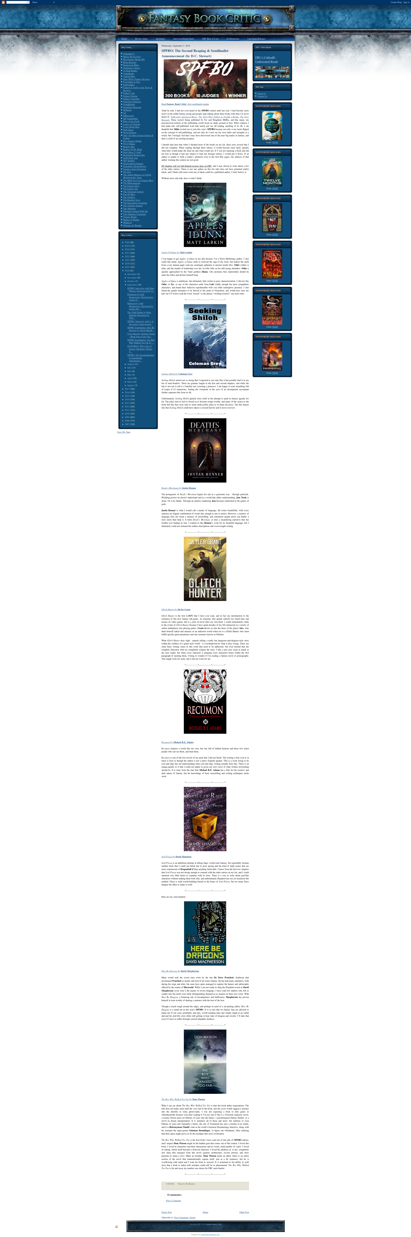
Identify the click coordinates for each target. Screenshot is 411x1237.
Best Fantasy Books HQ (134, 59)
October (131, 281)
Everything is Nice (131, 81)
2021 (127, 259)
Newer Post (166, 1212)
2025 (127, 245)
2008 (127, 420)
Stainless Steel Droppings (134, 169)
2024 (127, 249)
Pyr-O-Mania (129, 143)
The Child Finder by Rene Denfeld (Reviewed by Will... (139, 315)
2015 (127, 395)
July (129, 367)
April (129, 378)
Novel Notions (129, 132)
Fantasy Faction (130, 96)
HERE (275, 142)
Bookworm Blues (131, 65)
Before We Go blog (132, 56)
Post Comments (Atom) (185, 1217)
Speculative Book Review (134, 166)
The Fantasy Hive (131, 186)
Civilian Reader (130, 70)
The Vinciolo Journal (132, 205)
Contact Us (262, 96)
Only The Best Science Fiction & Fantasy (138, 137)
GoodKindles (129, 104)
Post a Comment (173, 1200)
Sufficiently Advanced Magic (184, 116)
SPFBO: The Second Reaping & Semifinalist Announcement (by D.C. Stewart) (195, 53)
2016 (127, 392)
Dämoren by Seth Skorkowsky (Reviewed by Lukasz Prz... (140, 306)
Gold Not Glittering (132, 101)
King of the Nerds (131, 121)
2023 (127, 252)
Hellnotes (127, 110)
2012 (127, 406)
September (132, 284)
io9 (124, 112)
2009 (127, 417)
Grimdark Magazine (132, 107)
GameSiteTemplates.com (210, 1234)
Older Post (244, 1212)
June (129, 371)
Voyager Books (130, 216)
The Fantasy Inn (130, 188)
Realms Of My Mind (132, 149)
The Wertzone (129, 208)
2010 (127, 413)
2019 (127, 267)
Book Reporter (129, 62)
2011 (127, 410)
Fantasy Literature (131, 98)
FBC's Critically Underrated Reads (266, 59)
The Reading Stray (131, 200)
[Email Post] (197, 1184)
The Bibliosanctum (131, 183)
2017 (127, 388)
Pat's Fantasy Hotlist (132, 141)
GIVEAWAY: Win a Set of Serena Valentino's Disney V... (140, 349)
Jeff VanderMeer (130, 118)
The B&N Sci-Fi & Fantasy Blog (138, 180)
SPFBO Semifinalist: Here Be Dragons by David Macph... (140, 329)
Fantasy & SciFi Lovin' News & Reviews (138, 89)
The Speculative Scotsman (135, 202)
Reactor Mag (129, 146)
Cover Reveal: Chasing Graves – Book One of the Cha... (141, 335)
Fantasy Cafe (129, 93)
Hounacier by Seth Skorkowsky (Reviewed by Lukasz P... (140, 297)
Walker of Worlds (131, 219)
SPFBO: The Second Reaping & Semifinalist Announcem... (140, 358)
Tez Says (127, 171)
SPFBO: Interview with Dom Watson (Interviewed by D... (141, 290)
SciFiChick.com (130, 157)
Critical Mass (129, 76)
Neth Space (128, 129)
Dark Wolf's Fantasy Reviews (136, 79)
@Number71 (129, 53)
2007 (127, 424)
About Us (261, 93)
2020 (127, 263)
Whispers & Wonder (132, 225)
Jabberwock (128, 115)
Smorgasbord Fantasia (133, 163)
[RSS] (116, 1226)
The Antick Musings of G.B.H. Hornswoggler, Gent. (137, 176)
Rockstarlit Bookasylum (134, 155)
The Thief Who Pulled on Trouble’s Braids (219, 116)
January (130, 385)
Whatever (127, 222)
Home (205, 1212)
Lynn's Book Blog (131, 126)
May (129, 374)
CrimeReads (128, 73)
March (130, 381)
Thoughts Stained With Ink (135, 211)
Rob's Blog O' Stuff (132, 152)
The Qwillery (129, 197)
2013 (127, 402)
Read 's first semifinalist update (185, 104)
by (177, 252)
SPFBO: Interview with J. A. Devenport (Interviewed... (140, 323)
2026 (127, 242)
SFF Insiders (129, 160)
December (131, 274)
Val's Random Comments (134, 214)
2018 (127, 270)
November (132, 277)
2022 (127, 256)
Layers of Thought (131, 124)
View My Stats (123, 432)
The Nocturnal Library (133, 191)
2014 (127, 399)
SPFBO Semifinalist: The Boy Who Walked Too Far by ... (141, 341)
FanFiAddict (129, 84)
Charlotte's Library (131, 67)
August (130, 364)
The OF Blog (129, 194)
